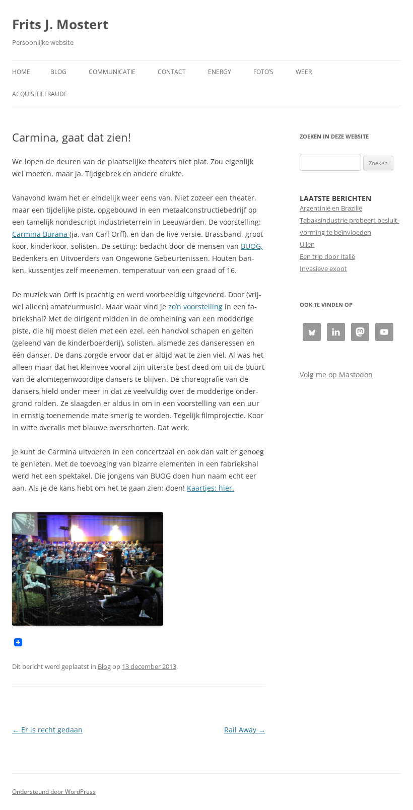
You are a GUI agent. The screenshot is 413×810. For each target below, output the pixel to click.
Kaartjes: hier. (210, 488)
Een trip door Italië (327, 256)
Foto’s (263, 72)
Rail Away (244, 729)
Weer (304, 72)
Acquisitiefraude (39, 94)
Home (21, 72)
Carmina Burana (41, 234)
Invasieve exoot (323, 268)
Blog (58, 72)
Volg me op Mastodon (336, 374)
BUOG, (252, 246)
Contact (172, 72)
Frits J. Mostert (60, 24)
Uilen (307, 244)
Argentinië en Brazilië (331, 208)
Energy (219, 72)
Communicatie (112, 72)
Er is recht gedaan (47, 729)
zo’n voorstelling (195, 306)
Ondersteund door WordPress (54, 791)
